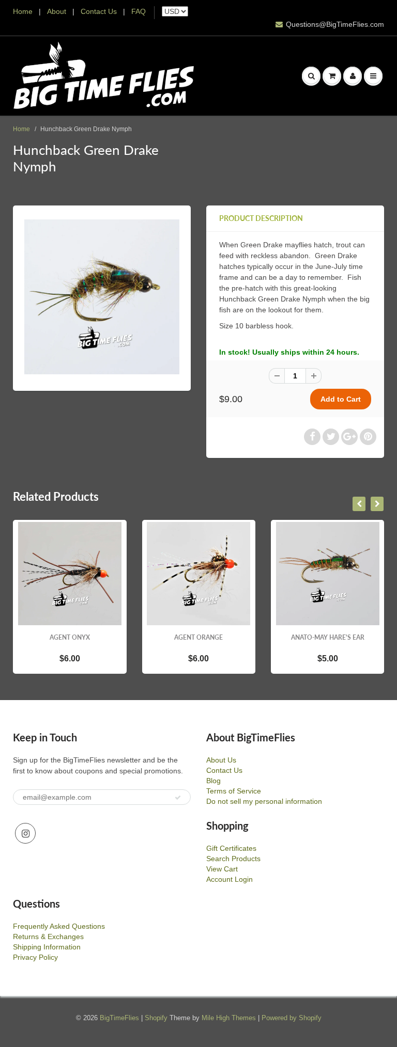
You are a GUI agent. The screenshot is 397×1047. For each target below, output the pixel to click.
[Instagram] (25, 833)
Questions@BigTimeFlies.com (335, 24)
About (57, 11)
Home (23, 11)
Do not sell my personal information (264, 801)
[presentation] (359, 504)
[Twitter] (331, 437)
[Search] (311, 76)
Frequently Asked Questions (59, 926)
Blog (213, 780)
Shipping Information (47, 947)
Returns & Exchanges (48, 936)
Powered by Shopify (292, 1018)
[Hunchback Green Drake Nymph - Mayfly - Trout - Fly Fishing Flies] (102, 297)
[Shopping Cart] (332, 76)
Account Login (229, 879)
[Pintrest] (368, 437)
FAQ (138, 11)
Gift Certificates (231, 848)
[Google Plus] (349, 437)
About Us (221, 760)
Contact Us (99, 11)
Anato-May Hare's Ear (321, 637)
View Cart (222, 869)
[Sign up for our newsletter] (177, 797)
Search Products (233, 858)
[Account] (352, 76)
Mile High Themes (229, 1018)
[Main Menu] (373, 76)
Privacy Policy (35, 957)
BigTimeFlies (119, 1018)
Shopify (156, 1018)
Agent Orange (192, 637)
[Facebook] (312, 437)
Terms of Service (233, 791)
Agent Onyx (63, 637)
